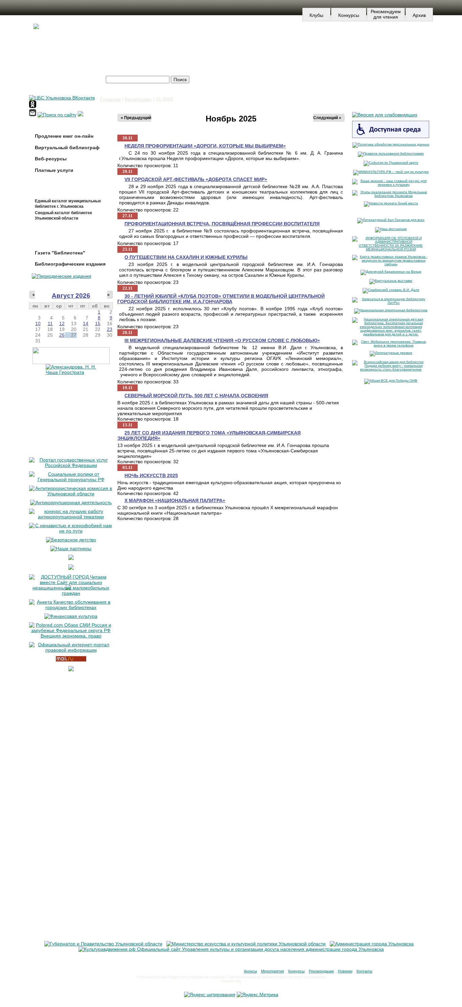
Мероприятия (272, 971)
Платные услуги (54, 170)
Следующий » (327, 117)
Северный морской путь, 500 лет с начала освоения (196, 395)
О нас (312, 39)
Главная (110, 99)
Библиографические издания (70, 264)
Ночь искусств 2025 (151, 475)
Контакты (364, 971)
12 (62, 323)
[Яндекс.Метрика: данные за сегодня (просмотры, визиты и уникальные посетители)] (257, 994)
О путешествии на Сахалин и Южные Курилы (186, 257)
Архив (419, 15)
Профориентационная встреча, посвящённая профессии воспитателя (222, 223)
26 (62, 335)
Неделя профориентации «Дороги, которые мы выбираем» (205, 146)
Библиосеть (394, 39)
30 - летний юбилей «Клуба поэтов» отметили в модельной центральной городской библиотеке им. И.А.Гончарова (221, 298)
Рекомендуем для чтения (386, 14)
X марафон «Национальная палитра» (174, 500)
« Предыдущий (136, 117)
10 (38, 323)
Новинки (345, 971)
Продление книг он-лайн (64, 136)
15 (97, 323)
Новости (232, 39)
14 (85, 323)
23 (109, 329)
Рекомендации (321, 971)
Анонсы (250, 971)
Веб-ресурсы (51, 158)
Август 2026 (71, 295)
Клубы (316, 15)
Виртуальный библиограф (67, 147)
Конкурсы (348, 15)
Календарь (138, 99)
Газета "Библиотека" (60, 252)
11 (50, 323)
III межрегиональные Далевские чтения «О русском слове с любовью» (222, 340)
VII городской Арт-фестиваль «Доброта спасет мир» (195, 179)
